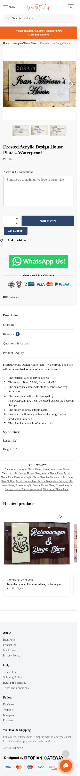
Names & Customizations (18, 172)
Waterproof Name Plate (56, 489)
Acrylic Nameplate (26, 481)
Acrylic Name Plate (52, 473)
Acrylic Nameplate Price (50, 481)
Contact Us (9, 644)
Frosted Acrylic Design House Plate (34, 485)
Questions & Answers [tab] (17, 343)
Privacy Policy (11, 655)
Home (6, 43)
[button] (16, 218)
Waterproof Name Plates (24, 43)
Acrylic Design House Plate (25, 473)
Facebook (8, 704)
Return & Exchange (14, 682)
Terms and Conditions (16, 688)
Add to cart (48, 221)
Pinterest (8, 720)
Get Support (15, 230)
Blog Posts (9, 639)
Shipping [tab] (9, 324)
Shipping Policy (12, 677)
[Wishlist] (60, 517)
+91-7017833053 (13, 748)
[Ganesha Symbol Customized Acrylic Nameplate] (37, 543)
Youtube (8, 709)
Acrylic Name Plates (30, 469)
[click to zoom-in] (39, 84)
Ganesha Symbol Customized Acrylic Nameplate (35, 584)
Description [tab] (10, 315)
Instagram (9, 715)
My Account (10, 650)
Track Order (10, 672)
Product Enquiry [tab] (13, 352)
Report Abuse (12, 297)
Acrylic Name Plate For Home (40, 477)
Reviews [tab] (10, 334)
